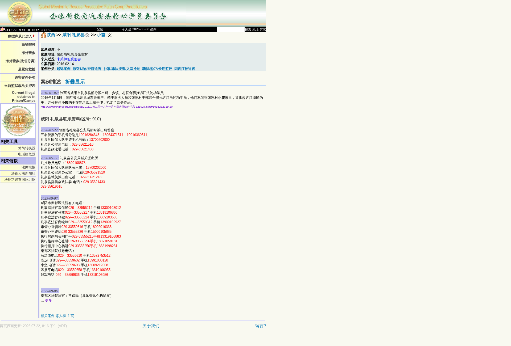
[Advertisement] (114, 340)
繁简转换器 (26, 148)
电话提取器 (26, 154)
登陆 (100, 29)
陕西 (51, 34)
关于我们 (150, 325)
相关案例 (48, 316)
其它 (263, 29)
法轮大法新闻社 (23, 173)
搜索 (248, 29)
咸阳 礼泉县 (73, 34)
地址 (255, 29)
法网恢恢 (28, 167)
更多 (48, 300)
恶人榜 (61, 316)
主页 (70, 316)
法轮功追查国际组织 (19, 180)
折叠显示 (75, 82)
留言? (260, 325)
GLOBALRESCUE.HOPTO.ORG (28, 30)
